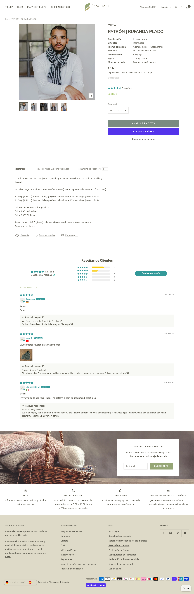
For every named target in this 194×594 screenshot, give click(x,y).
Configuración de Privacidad (122, 554)
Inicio (7, 19)
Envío (63, 545)
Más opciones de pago (143, 139)
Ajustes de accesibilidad (120, 564)
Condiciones (114, 568)
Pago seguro (71, 235)
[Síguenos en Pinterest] (177, 533)
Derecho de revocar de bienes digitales (127, 540)
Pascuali (112, 25)
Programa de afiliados (72, 568)
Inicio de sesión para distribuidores (78, 564)
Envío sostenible (47, 235)
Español (165, 7)
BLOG (20, 7)
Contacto (65, 536)
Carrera (64, 540)
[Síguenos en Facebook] (163, 533)
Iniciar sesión (67, 554)
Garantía (24, 235)
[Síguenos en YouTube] (185, 533)
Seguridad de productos (90, 169)
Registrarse (66, 559)
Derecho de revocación (119, 536)
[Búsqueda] (176, 7)
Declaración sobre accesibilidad (124, 559)
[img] (26, 295)
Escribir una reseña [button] (151, 273)
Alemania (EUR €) (148, 7)
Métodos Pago (68, 550)
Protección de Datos (118, 550)
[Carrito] (187, 7)
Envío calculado (133, 72)
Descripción (20, 169)
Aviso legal (113, 531)
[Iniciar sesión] (182, 7)
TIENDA (9, 7)
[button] (115, 88)
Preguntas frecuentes (71, 531)
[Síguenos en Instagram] (170, 533)
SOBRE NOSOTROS (60, 7)
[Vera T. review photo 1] (26, 355)
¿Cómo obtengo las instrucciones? (52, 169)
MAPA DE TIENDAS (36, 7)
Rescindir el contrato (118, 545)
